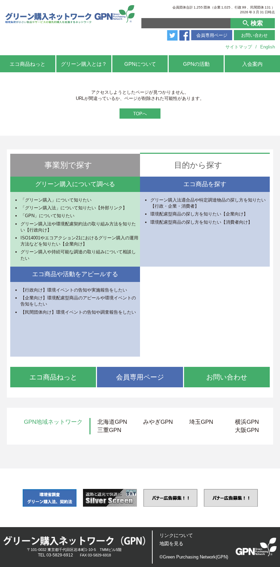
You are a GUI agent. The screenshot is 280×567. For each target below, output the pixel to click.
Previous (11, 498)
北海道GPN (112, 422)
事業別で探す (68, 165)
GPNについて (140, 64)
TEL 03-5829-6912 (55, 555)
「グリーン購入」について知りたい (56, 200)
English (267, 46)
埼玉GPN (201, 422)
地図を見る (171, 543)
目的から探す (198, 165)
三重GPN (109, 430)
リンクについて (176, 535)
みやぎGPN (158, 422)
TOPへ (140, 113)
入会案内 (252, 64)
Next (268, 498)
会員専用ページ (211, 35)
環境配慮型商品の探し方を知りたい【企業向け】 (199, 214)
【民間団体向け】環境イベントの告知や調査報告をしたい (78, 312)
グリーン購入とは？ (84, 64)
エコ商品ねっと (27, 64)
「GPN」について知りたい (47, 215)
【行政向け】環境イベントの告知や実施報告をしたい (73, 290)
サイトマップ (238, 46)
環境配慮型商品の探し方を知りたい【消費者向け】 (201, 222)
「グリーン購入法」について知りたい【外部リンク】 (73, 207)
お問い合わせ (254, 35)
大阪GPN (247, 430)
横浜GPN (247, 422)
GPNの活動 (196, 64)
